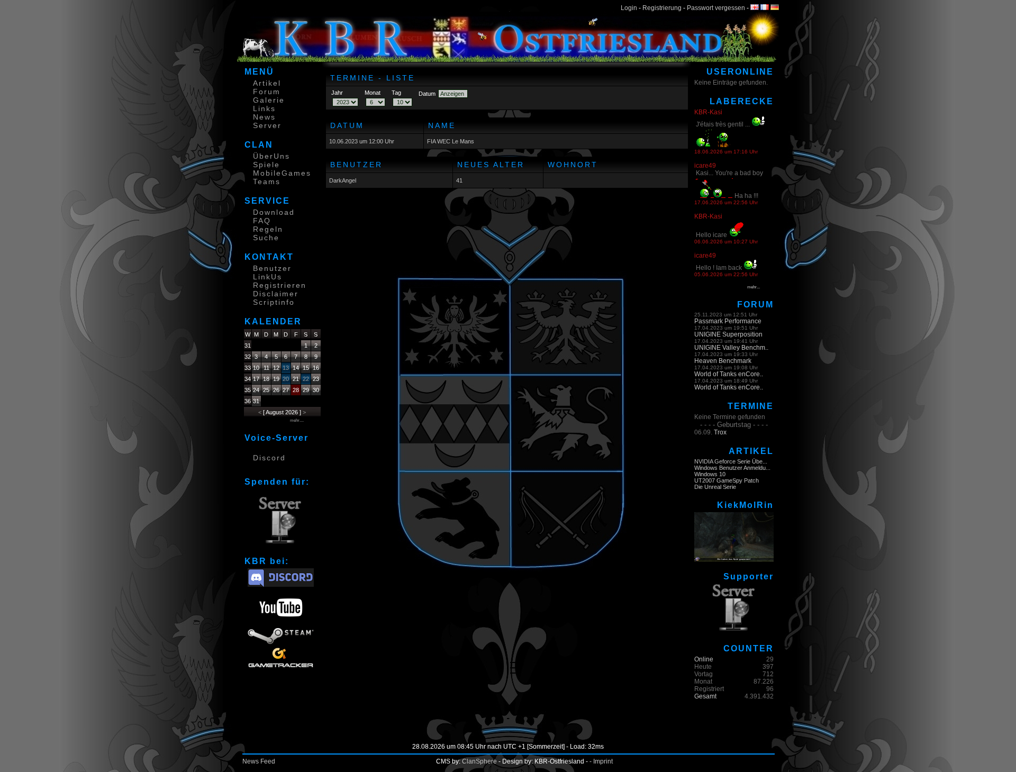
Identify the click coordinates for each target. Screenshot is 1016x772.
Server (267, 125)
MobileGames (282, 173)
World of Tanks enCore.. (728, 374)
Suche (266, 237)
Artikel (267, 83)
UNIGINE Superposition (728, 334)
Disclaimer (275, 293)
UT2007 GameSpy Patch (726, 480)
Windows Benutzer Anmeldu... (732, 468)
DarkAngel (342, 180)
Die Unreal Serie (715, 487)
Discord (269, 457)
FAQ (262, 220)
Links (264, 108)
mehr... (753, 287)
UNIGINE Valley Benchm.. (731, 347)
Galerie (269, 100)
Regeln (268, 229)
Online (703, 659)
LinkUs (267, 277)
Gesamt (705, 696)
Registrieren (279, 285)
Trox (720, 432)
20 (286, 379)
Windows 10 (709, 474)
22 (306, 379)
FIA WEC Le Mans (450, 141)
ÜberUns (271, 156)
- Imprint (601, 761)
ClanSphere (479, 761)
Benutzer (272, 268)
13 (286, 368)
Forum (266, 91)
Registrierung (662, 8)
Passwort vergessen (716, 8)
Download (274, 212)
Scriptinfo (274, 302)
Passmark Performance (727, 321)
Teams (266, 181)
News (264, 117)
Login (629, 8)
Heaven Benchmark (722, 361)
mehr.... (297, 420)
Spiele (266, 164)
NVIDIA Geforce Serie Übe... (730, 461)
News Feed (258, 761)
